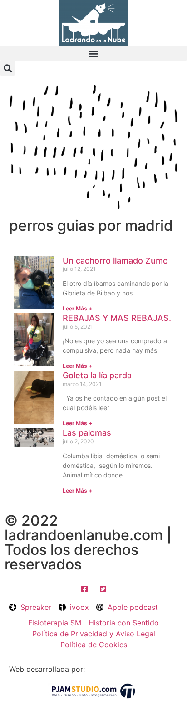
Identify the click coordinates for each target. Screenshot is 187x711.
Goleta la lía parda (97, 375)
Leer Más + (77, 308)
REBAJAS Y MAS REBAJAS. (117, 318)
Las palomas (87, 432)
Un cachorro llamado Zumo (115, 260)
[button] (93, 53)
